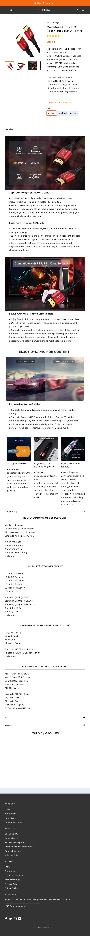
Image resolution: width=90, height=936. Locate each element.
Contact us (10, 871)
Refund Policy (11, 888)
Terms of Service (13, 851)
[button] (53, 36)
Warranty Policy (12, 880)
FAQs (7, 867)
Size (48, 108)
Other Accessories (13, 822)
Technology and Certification (19, 846)
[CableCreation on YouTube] (19, 918)
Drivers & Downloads (14, 875)
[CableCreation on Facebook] (6, 918)
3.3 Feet (52, 113)
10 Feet (73, 113)
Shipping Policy (12, 855)
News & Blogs (11, 838)
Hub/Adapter (11, 818)
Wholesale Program (14, 842)
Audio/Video (11, 813)
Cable (7, 809)
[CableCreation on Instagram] (15, 918)
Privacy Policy (12, 884)
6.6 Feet (63, 113)
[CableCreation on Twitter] (10, 918)
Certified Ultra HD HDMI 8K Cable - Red (13, 763)
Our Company (11, 834)
